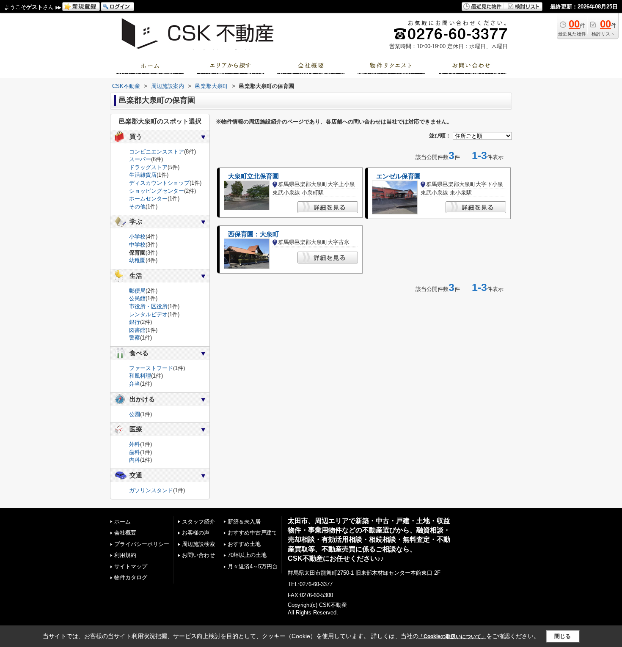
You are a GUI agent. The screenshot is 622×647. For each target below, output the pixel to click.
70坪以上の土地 (247, 555)
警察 (134, 337)
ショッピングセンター (156, 191)
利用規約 (125, 555)
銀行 (134, 322)
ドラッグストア (148, 167)
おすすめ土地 (244, 544)
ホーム (122, 521)
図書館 (137, 330)
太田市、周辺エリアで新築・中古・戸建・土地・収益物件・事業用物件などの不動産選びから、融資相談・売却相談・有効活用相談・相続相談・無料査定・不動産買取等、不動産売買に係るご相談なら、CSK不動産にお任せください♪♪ (369, 539)
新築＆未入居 (244, 521)
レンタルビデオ (148, 314)
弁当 (134, 384)
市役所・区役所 (148, 306)
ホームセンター (148, 198)
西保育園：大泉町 (253, 234)
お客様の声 (195, 532)
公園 (134, 414)
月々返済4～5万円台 (253, 566)
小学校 (137, 236)
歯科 (134, 452)
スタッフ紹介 (198, 521)
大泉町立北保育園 (253, 176)
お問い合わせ (198, 555)
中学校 (137, 244)
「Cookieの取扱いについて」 (452, 636)
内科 (134, 460)
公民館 (137, 298)
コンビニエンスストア (156, 151)
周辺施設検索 (198, 544)
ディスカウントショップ (159, 183)
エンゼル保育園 (398, 176)
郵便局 (137, 291)
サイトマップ (130, 566)
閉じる (562, 636)
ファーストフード (151, 368)
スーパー (140, 159)
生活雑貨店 (143, 175)
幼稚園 (137, 260)
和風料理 (140, 376)
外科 (134, 444)
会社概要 (125, 532)
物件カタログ (130, 577)
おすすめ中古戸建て (252, 532)
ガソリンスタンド (151, 490)
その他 (137, 206)
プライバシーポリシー (141, 544)
